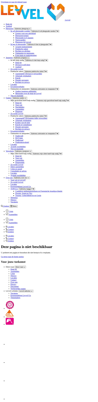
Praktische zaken (21, 49)
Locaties (14, 84)
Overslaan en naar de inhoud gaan (14, 2)
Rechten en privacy (22, 82)
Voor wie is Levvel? (18, 180)
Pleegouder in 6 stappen (24, 38)
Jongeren (9, 58)
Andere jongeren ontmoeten (25, 91)
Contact (13, 280)
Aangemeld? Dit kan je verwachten (28, 74)
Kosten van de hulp (22, 123)
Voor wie (18, 105)
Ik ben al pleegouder (18, 44)
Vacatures (14, 202)
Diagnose (18, 111)
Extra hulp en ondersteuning (26, 55)
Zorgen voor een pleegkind (25, 33)
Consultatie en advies (19, 171)
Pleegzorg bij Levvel (23, 42)
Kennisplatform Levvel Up (21, 186)
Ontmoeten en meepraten (24, 53)
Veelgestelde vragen (18, 289)
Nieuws (13, 200)
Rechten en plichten (22, 51)
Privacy (13, 284)
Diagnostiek (19, 162)
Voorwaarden (20, 40)
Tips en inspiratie (17, 96)
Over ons (9, 178)
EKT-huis (19, 138)
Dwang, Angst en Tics (23, 193)
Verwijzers (10, 151)
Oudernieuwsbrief (22, 142)
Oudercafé (19, 136)
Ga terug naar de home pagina (12, 257)
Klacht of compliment (23, 125)
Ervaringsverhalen (17, 87)
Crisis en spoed (16, 169)
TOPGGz (14, 189)
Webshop (14, 198)
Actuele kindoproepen (23, 47)
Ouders (8, 98)
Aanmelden (19, 109)
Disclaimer (15, 286)
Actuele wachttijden (18, 147)
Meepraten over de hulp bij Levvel (28, 93)
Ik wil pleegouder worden (20, 31)
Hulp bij (9, 24)
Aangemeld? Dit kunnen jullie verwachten (31, 118)
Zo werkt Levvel (17, 69)
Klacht (17, 78)
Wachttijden (19, 107)
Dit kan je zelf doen (22, 65)
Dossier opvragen (22, 80)
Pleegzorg (9, 29)
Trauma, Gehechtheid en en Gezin (28, 195)
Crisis (13, 274)
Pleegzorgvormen (22, 36)
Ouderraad (19, 140)
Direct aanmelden (17, 167)
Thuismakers (15, 298)
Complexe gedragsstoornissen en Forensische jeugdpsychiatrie (38, 191)
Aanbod (9, 26)
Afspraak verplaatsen (23, 76)
